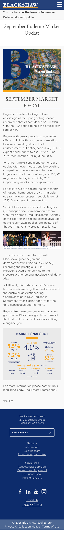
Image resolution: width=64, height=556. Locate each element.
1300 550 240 (32, 505)
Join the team (32, 450)
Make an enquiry (32, 477)
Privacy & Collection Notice (22, 526)
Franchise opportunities (32, 454)
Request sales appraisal (32, 466)
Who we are (32, 447)
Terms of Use (50, 526)
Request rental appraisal (32, 470)
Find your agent (32, 474)
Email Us (32, 500)
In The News (29, 12)
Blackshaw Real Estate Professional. (33, 389)
